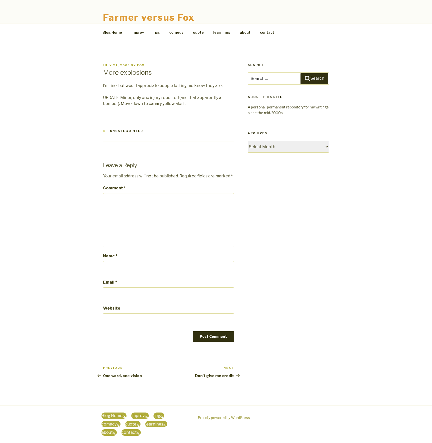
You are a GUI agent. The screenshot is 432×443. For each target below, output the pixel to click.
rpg (157, 32)
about (245, 32)
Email (110, 282)
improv (138, 32)
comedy (176, 32)
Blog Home (112, 32)
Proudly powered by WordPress (224, 418)
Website (111, 308)
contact (267, 32)
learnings (221, 32)
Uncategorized (127, 131)
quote (198, 32)
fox (140, 65)
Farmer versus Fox (149, 17)
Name (110, 256)
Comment (114, 188)
